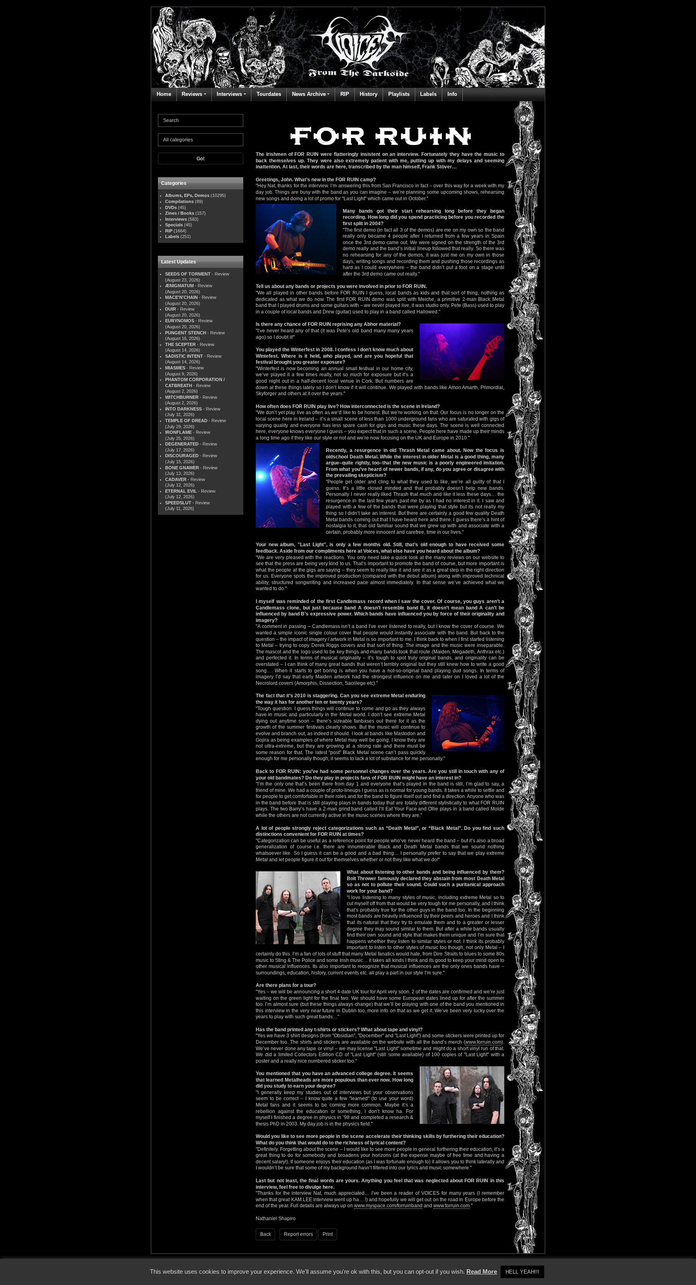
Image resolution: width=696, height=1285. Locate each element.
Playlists (399, 94)
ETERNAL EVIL (181, 491)
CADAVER (175, 479)
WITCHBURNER (182, 397)
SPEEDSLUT (178, 502)
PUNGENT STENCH (185, 332)
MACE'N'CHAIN (181, 297)
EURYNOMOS (179, 320)
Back (265, 1234)
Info (452, 94)
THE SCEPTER (180, 344)
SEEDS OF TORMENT (188, 274)
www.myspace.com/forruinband (388, 1205)
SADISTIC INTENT (184, 356)
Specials (174, 224)
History (368, 94)
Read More (481, 1271)
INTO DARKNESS (183, 408)
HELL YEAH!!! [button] (522, 1272)
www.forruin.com (483, 1042)
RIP (344, 94)
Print (328, 1234)
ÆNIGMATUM (179, 285)
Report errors (298, 1234)
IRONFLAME (178, 432)
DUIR (170, 309)
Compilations (179, 201)
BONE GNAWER (182, 467)
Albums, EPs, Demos (187, 195)
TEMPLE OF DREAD (186, 420)
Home (164, 94)
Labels (428, 94)
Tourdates (269, 94)
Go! (201, 159)
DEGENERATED (182, 443)
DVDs (171, 207)
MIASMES (175, 367)
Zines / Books (179, 213)
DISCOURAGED (182, 455)
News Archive (309, 94)
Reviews (192, 94)
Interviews (229, 94)
